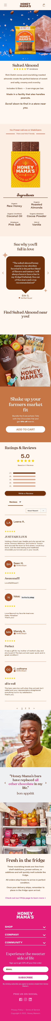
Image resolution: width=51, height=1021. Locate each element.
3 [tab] (28, 58)
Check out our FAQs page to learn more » (25, 897)
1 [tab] (23, 58)
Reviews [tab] (13, 502)
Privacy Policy (17, 1010)
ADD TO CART (25, 429)
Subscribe (25, 977)
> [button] (34, 708)
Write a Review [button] (25, 493)
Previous (4, 35)
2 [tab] (25, 58)
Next (46, 35)
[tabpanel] (25, 35)
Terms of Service (33, 1010)
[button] (5, 5)
